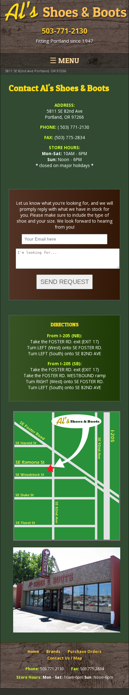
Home (33, 651)
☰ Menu (64, 60)
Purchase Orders (84, 651)
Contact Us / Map (64, 658)
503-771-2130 (64, 31)
